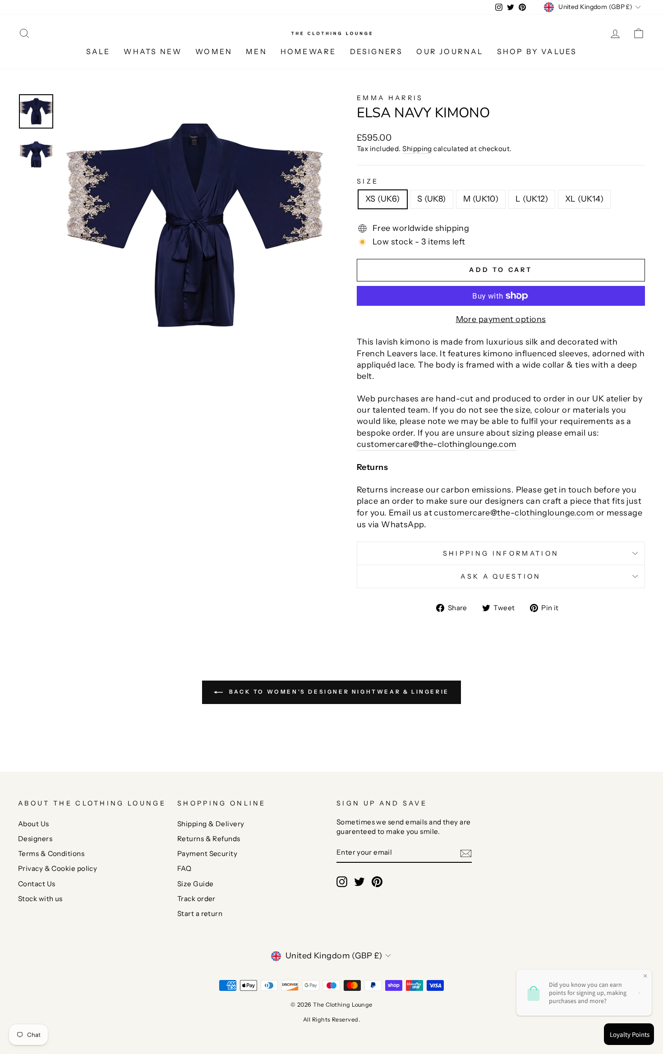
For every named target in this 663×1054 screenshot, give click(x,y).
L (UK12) (532, 199)
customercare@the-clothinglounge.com (437, 444)
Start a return (199, 913)
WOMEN (213, 51)
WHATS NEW (153, 51)
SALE (98, 51)
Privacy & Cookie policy (57, 868)
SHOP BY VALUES (537, 51)
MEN (256, 51)
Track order (196, 898)
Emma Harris (390, 98)
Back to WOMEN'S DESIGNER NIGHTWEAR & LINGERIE (337, 692)
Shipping (417, 148)
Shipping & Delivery (210, 823)
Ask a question (500, 576)
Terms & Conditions (51, 853)
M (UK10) (481, 199)
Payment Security (207, 853)
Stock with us (40, 898)
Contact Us (36, 883)
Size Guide (195, 883)
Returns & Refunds (208, 838)
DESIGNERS (376, 51)
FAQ (184, 868)
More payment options (501, 319)
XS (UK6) (382, 199)
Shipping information (501, 553)
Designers (35, 838)
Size (367, 181)
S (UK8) (431, 199)
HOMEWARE (308, 51)
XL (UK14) (584, 199)
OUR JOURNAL (449, 51)
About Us (33, 823)
